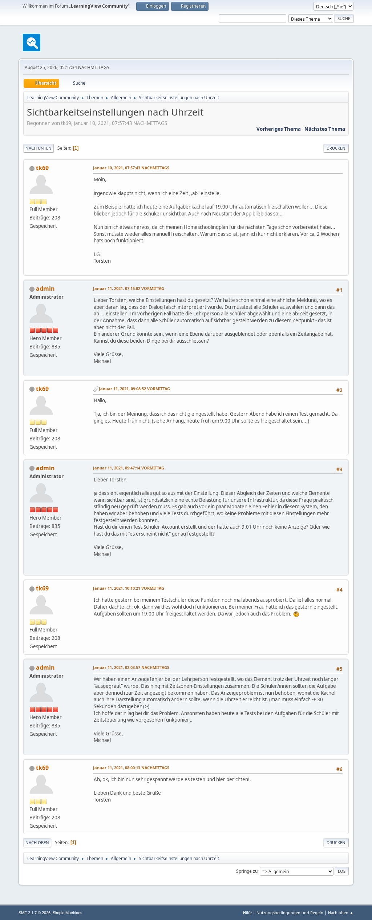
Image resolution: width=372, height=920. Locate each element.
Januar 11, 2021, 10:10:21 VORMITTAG (128, 588)
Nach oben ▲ (340, 912)
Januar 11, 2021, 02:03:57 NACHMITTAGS (131, 667)
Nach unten (38, 148)
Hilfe (247, 912)
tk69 (42, 168)
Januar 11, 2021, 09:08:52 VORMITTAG (134, 388)
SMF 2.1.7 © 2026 (34, 913)
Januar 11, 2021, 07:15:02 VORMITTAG (128, 288)
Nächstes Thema (324, 129)
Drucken (336, 148)
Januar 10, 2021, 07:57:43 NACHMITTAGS (131, 167)
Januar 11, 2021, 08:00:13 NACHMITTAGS (131, 767)
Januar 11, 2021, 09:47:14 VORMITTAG (128, 468)
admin (45, 288)
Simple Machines (67, 913)
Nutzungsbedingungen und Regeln (289, 912)
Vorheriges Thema (278, 129)
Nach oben (37, 842)
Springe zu (247, 871)
